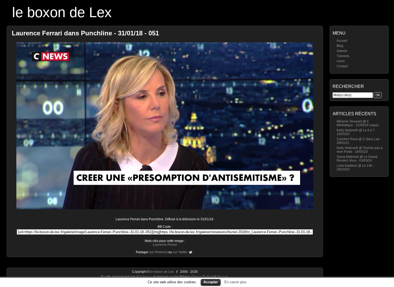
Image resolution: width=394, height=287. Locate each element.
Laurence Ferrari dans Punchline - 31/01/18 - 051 (85, 33)
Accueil (342, 41)
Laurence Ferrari (165, 245)
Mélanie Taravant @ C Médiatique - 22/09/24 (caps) (357, 123)
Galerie (342, 51)
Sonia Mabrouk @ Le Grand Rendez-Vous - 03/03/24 (357, 158)
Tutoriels (343, 56)
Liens (341, 61)
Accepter (210, 282)
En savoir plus (235, 282)
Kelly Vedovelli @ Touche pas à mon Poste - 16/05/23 (359, 150)
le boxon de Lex (62, 12)
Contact (342, 66)
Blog (340, 46)
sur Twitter (180, 252)
